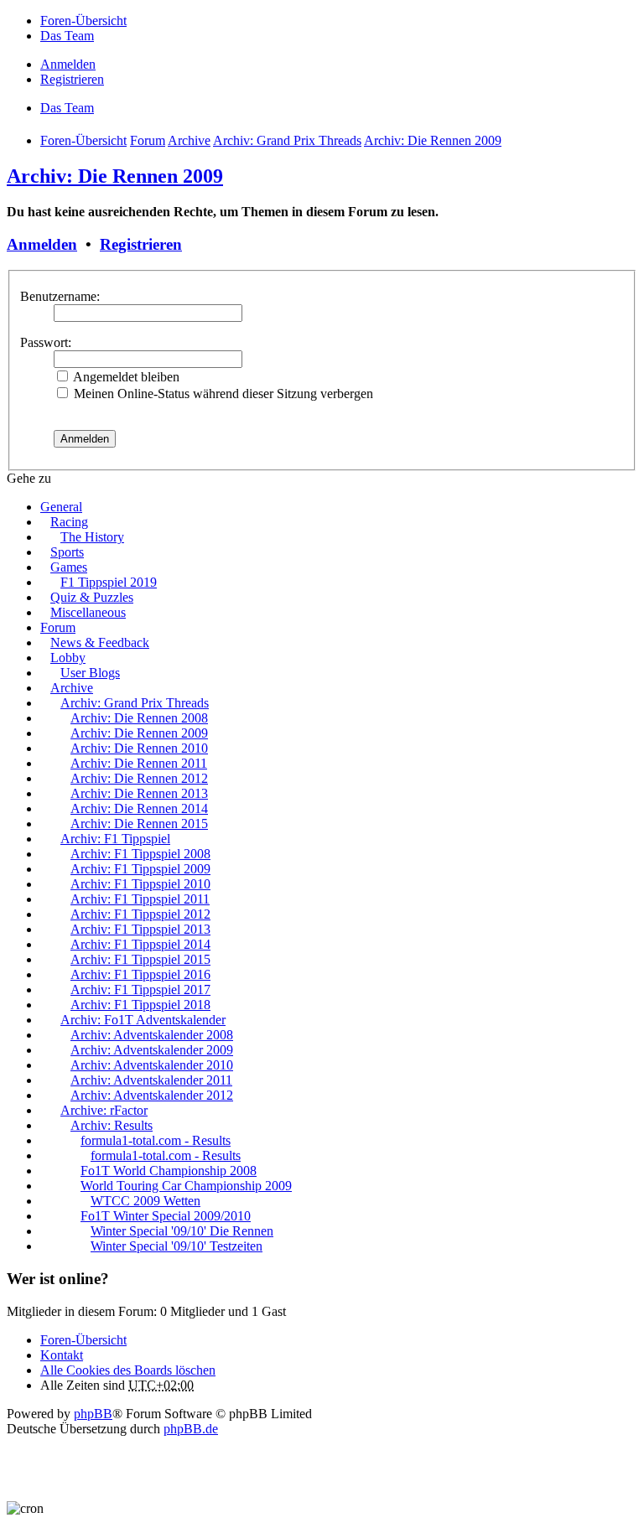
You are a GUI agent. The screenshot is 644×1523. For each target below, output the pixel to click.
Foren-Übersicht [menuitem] (83, 20)
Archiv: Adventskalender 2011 (151, 1080)
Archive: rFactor (104, 1110)
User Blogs (90, 673)
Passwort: (45, 342)
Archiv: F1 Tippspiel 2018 (140, 1004)
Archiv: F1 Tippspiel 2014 (140, 944)
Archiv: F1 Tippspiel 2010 (140, 884)
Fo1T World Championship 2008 (168, 1170)
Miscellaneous (88, 612)
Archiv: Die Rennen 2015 (139, 823)
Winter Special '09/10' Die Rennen (182, 1231)
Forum (57, 627)
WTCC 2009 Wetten (145, 1201)
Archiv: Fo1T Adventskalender (143, 1020)
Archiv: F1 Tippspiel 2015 (140, 959)
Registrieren (141, 244)
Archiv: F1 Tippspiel (115, 838)
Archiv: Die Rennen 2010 (139, 748)
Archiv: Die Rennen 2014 (139, 808)
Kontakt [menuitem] (61, 1355)
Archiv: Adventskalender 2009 (151, 1050)
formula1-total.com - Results (155, 1140)
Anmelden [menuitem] (68, 64)
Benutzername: (60, 296)
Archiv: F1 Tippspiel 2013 (140, 929)
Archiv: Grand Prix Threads (134, 703)
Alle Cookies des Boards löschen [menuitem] (128, 1370)
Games (68, 567)
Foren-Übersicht (83, 1340)
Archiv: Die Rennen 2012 (139, 778)
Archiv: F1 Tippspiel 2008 (140, 854)
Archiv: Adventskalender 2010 (151, 1065)
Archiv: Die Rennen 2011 (138, 763)
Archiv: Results (111, 1125)
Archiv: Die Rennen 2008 (139, 718)
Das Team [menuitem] (67, 35)
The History (92, 537)
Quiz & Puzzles (91, 597)
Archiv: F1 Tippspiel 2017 (140, 989)
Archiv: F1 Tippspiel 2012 (140, 914)
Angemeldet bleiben (124, 377)
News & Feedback (99, 642)
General (61, 507)
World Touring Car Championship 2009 (186, 1186)
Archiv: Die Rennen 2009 (115, 176)
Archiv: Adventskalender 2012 (151, 1095)
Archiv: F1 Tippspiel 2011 (140, 899)
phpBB (93, 1413)
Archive (71, 688)
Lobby (68, 657)
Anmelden (42, 244)
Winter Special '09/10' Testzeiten (176, 1246)
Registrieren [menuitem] (72, 79)
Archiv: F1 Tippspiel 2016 (140, 974)
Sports (67, 552)
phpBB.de (191, 1429)
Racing (69, 522)
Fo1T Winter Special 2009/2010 (165, 1216)
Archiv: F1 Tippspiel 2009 (140, 869)
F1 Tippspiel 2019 (108, 582)
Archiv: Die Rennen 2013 (139, 793)
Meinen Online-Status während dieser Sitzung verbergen (221, 393)
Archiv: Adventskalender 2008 (151, 1035)
